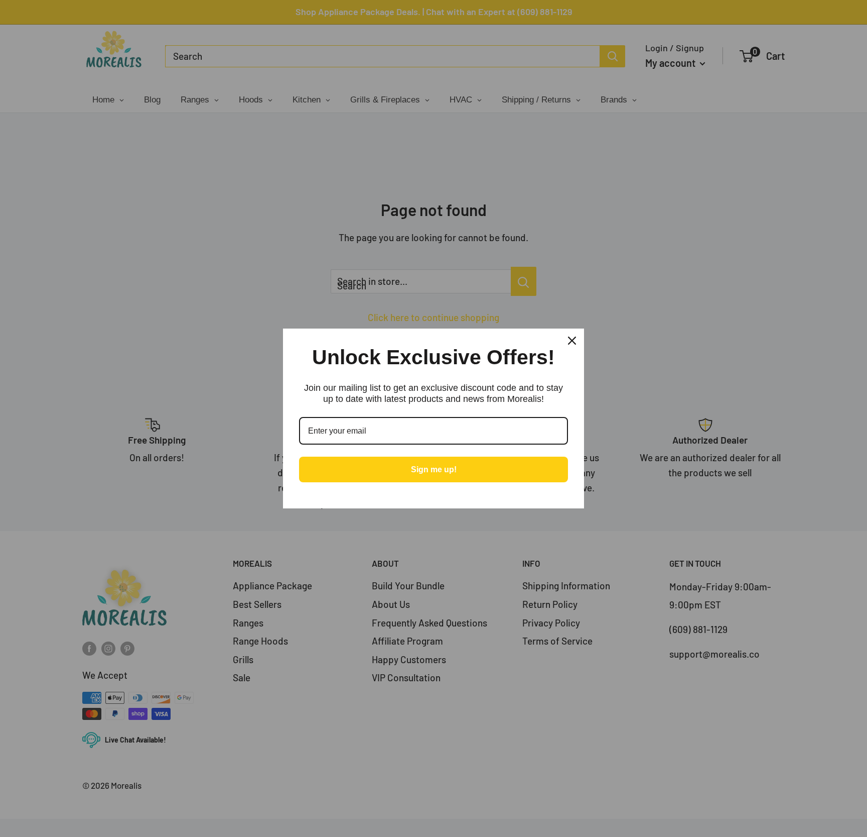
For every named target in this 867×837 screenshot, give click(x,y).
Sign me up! (434, 469)
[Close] (572, 341)
